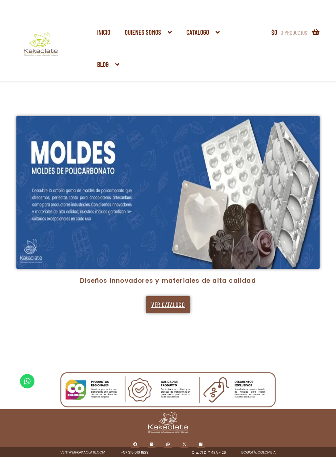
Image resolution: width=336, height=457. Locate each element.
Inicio (103, 32)
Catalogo (197, 32)
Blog (103, 64)
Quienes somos (143, 32)
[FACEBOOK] (135, 444)
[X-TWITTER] (184, 444)
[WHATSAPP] (168, 444)
